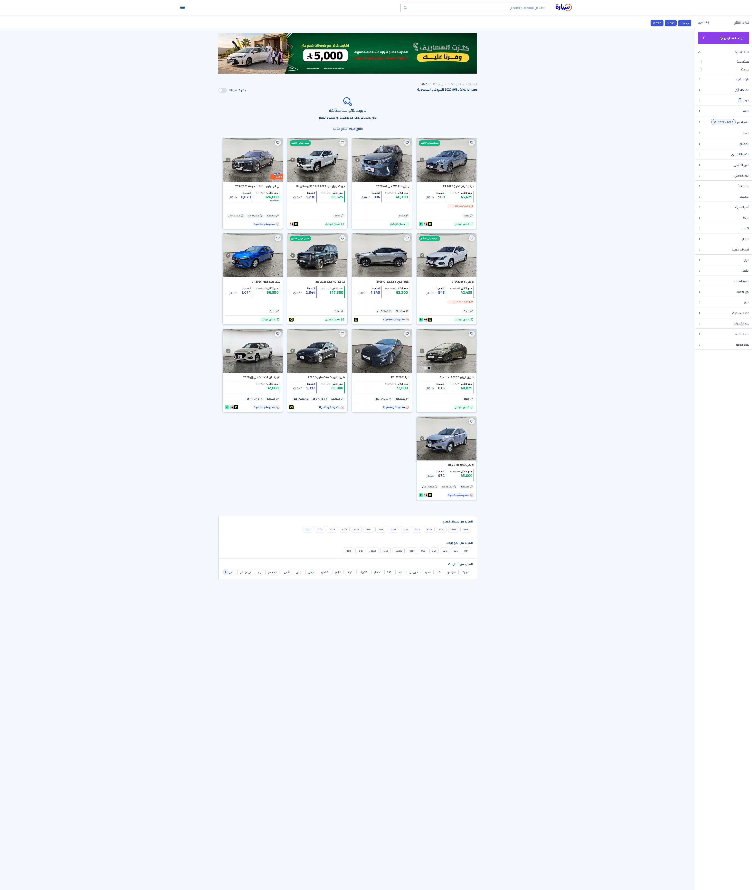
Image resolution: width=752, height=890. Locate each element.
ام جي (311, 572)
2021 (417, 529)
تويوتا (465, 572)
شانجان (324, 572)
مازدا (400, 572)
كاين (360, 551)
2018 (380, 529)
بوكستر (398, 551)
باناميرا (412, 551)
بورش (686, 23)
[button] (472, 143)
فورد (350, 572)
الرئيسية (472, 83)
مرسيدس (272, 572)
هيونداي (451, 572)
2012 (308, 529)
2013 (320, 529)
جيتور (298, 572)
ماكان (348, 551)
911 (466, 551)
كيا (439, 572)
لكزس (338, 572)
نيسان (428, 572)
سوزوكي (413, 572)
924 (456, 551)
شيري (287, 572)
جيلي (231, 572)
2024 (441, 529)
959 (423, 551)
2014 (332, 529)
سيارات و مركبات (456, 83)
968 (672, 23)
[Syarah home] (564, 8)
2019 (393, 529)
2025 (453, 529)
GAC (389, 572)
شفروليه (363, 572)
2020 (405, 529)
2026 (465, 529)
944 (434, 551)
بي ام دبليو (245, 572)
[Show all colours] (425, 368)
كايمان (372, 551)
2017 (368, 529)
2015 (344, 529)
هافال (377, 572)
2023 (429, 529)
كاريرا (385, 551)
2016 (356, 529)
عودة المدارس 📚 (731, 38)
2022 (658, 23)
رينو (259, 572)
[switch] (222, 90)
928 (445, 551)
